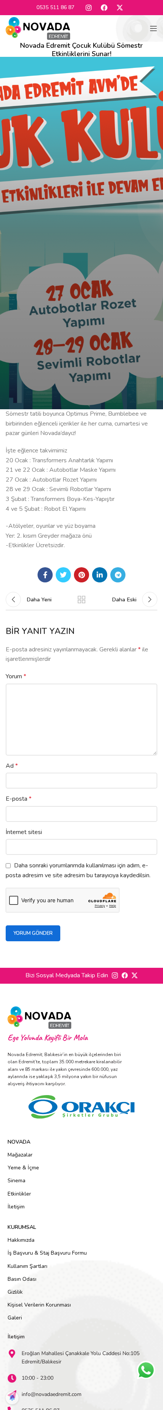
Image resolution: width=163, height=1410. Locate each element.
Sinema (16, 1180)
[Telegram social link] (117, 574)
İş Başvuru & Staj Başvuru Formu (47, 1253)
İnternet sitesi (24, 832)
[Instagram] (89, 7)
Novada (19, 1142)
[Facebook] (104, 7)
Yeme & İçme (23, 1167)
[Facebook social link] (45, 574)
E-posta (18, 799)
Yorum (16, 676)
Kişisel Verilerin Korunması (39, 1304)
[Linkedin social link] (99, 574)
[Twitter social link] (63, 574)
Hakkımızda (21, 1240)
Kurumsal (22, 1227)
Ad (12, 766)
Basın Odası (22, 1279)
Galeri (15, 1317)
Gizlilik (15, 1292)
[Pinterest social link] (81, 574)
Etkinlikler (19, 1193)
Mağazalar (20, 1154)
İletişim (16, 1206)
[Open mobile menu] (153, 28)
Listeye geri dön (81, 599)
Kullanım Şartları (27, 1266)
